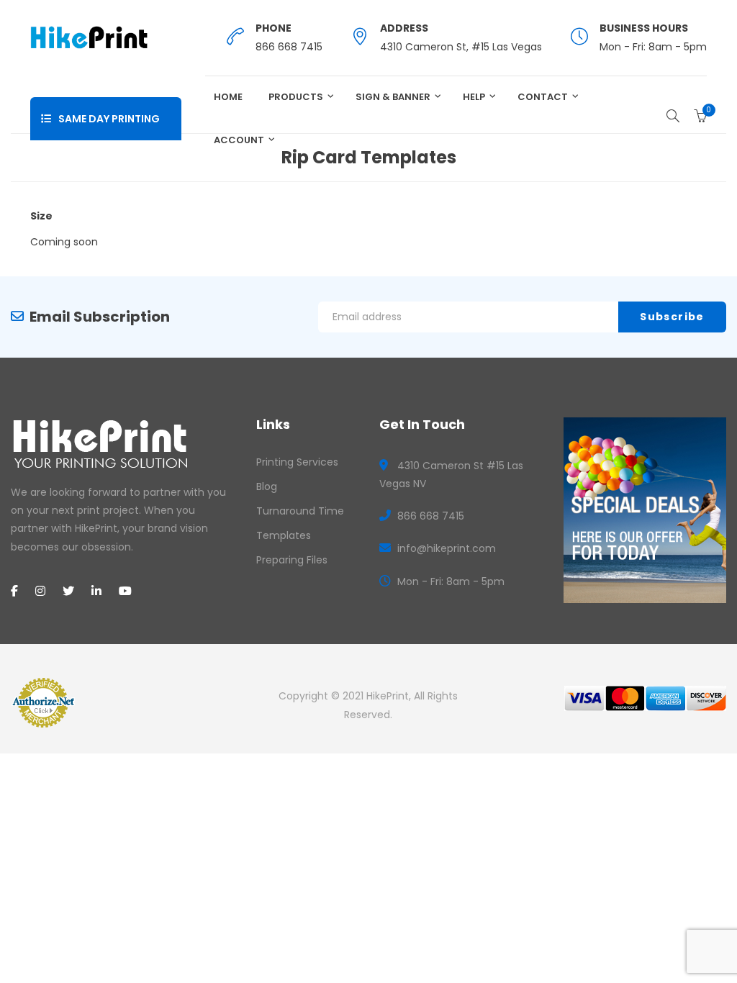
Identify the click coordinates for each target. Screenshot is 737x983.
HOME (228, 97)
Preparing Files (291, 560)
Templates (283, 535)
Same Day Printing (109, 119)
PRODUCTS (295, 97)
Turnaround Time (300, 511)
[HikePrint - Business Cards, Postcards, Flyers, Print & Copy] (89, 37)
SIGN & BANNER (393, 97)
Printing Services (297, 462)
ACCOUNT (239, 140)
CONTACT (542, 97)
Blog (266, 486)
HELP (474, 97)
